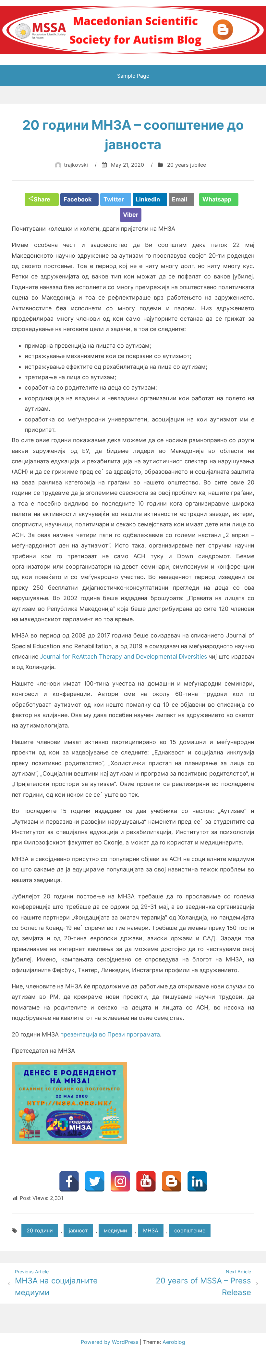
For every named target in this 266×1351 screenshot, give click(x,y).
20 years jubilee (186, 164)
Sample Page (133, 75)
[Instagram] (120, 1181)
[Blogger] (171, 1181)
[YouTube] (146, 1181)
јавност (78, 1230)
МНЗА (150, 1230)
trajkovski (76, 164)
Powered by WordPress (110, 1342)
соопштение (189, 1230)
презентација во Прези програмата (110, 1034)
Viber (130, 214)
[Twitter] (94, 1181)
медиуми (115, 1230)
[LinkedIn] (197, 1181)
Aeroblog (174, 1342)
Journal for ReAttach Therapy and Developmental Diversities (123, 656)
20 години (40, 1230)
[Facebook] (69, 1181)
